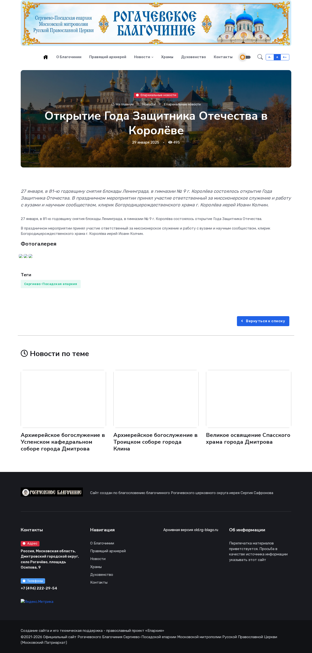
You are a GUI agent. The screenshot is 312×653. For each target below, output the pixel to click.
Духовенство (193, 57)
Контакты (223, 57)
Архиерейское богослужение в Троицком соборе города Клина (155, 441)
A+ (285, 57)
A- (270, 57)
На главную (124, 104)
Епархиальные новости (158, 95)
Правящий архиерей (107, 57)
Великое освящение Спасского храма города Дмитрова (248, 438)
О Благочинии (68, 57)
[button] (260, 57)
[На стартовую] (45, 57)
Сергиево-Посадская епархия (50, 284)
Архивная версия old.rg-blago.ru (190, 530)
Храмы (167, 57)
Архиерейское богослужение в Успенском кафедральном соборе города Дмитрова (63, 441)
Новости (142, 57)
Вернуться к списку (265, 321)
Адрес (32, 543)
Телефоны (35, 581)
